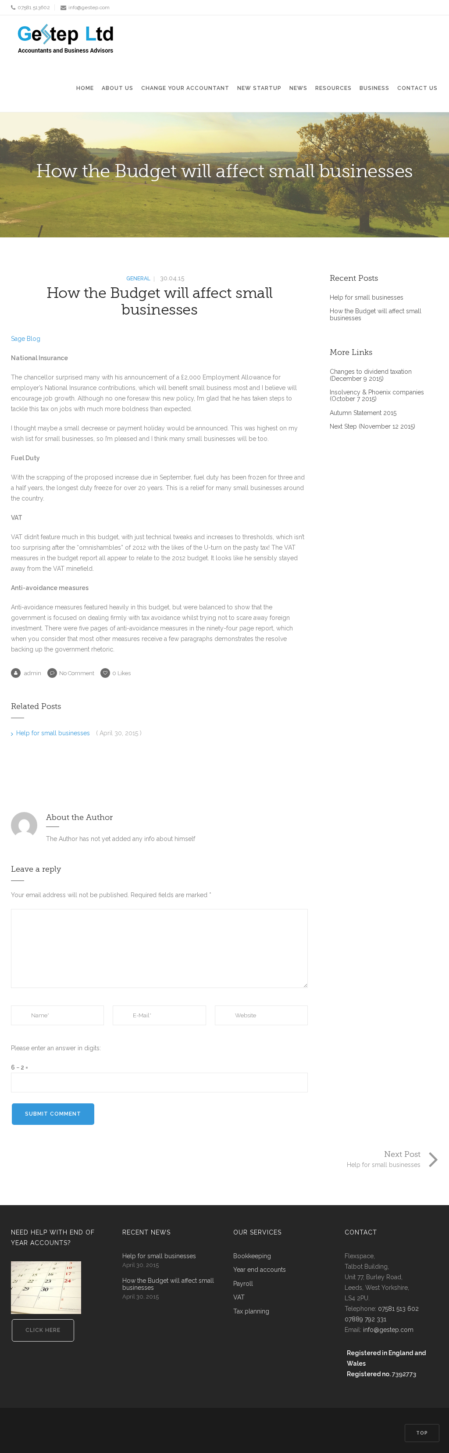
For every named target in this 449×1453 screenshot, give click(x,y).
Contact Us (417, 88)
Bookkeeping (252, 1256)
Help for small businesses (54, 733)
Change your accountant (185, 88)
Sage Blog (25, 338)
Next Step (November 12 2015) (372, 426)
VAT (239, 1297)
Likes (121, 673)
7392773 (404, 1374)
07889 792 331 (365, 1319)
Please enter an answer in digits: (56, 1048)
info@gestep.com (89, 7)
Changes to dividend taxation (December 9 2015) (371, 375)
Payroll (243, 1284)
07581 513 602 (398, 1308)
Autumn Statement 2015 (363, 413)
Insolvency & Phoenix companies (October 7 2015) (377, 395)
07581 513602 (34, 7)
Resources (333, 88)
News (298, 88)
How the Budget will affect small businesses (159, 301)
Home (85, 88)
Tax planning (251, 1311)
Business (374, 88)
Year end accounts (259, 1270)
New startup (259, 88)
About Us (117, 88)
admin (32, 673)
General (138, 279)
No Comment (76, 673)
